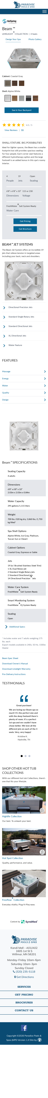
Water (5, 386)
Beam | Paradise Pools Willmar (24, 4)
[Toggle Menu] (44, 11)
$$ (22, 130)
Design (5, 400)
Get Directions (25, 977)
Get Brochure (25, 229)
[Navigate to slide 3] (29, 756)
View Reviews (11, 130)
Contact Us (24, 1010)
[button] (8, 83)
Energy (5, 379)
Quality (5, 393)
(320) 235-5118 (25, 971)
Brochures (24, 1002)
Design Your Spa (13, 39)
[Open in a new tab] (29, 922)
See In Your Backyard (21, 110)
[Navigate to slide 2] (26, 756)
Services (24, 987)
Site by (33, 1040)
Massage (6, 371)
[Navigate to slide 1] (22, 756)
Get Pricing (25, 221)
